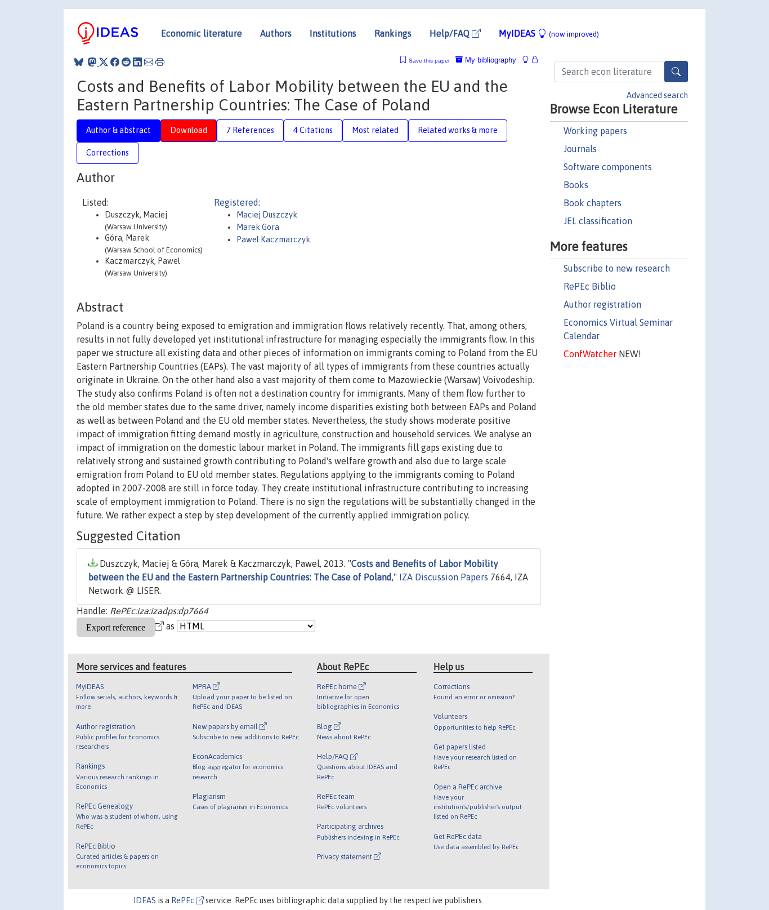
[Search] (676, 71)
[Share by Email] (148, 62)
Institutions (333, 33)
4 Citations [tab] (313, 130)
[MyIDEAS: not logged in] (528, 60)
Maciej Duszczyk (266, 214)
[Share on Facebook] (114, 62)
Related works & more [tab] (458, 130)
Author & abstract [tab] (118, 130)
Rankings (393, 33)
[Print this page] (159, 62)
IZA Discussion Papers (443, 577)
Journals (580, 149)
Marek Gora (257, 227)
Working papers (595, 131)
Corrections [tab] (107, 152)
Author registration (602, 304)
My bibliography (489, 60)
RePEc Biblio (590, 286)
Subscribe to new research (617, 268)
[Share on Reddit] (126, 62)
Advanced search (657, 95)
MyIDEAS (549, 33)
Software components (608, 167)
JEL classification (598, 221)
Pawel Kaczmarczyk (273, 239)
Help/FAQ (451, 33)
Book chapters (593, 203)
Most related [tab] (375, 130)
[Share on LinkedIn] (137, 62)
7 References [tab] (250, 130)
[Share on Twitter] (103, 62)
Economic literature (201, 33)
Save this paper (429, 60)
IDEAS (144, 900)
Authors (276, 33)
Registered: (237, 202)
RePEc (183, 900)
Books (576, 185)
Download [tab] (188, 130)
